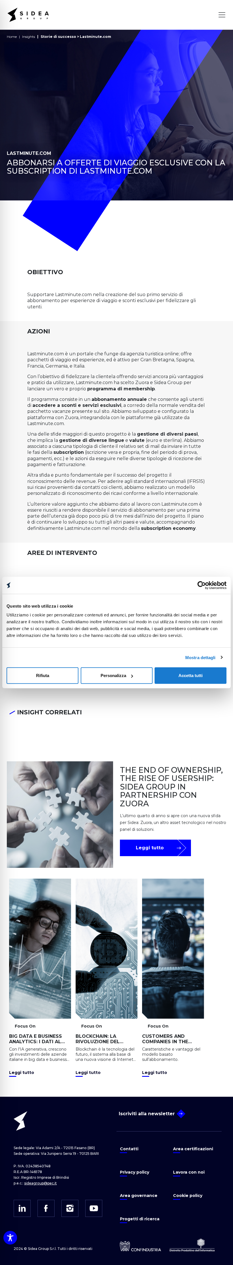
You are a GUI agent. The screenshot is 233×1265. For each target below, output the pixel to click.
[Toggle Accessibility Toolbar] (10, 1237)
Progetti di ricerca (139, 1218)
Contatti (129, 1148)
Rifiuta (42, 675)
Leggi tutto (150, 847)
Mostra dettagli (200, 657)
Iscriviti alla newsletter (147, 1113)
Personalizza (113, 675)
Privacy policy (134, 1172)
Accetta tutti (190, 675)
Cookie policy (187, 1195)
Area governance (138, 1195)
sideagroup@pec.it (40, 1183)
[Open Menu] (222, 14)
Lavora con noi (189, 1172)
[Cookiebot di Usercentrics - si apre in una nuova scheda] (201, 585)
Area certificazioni (193, 1148)
